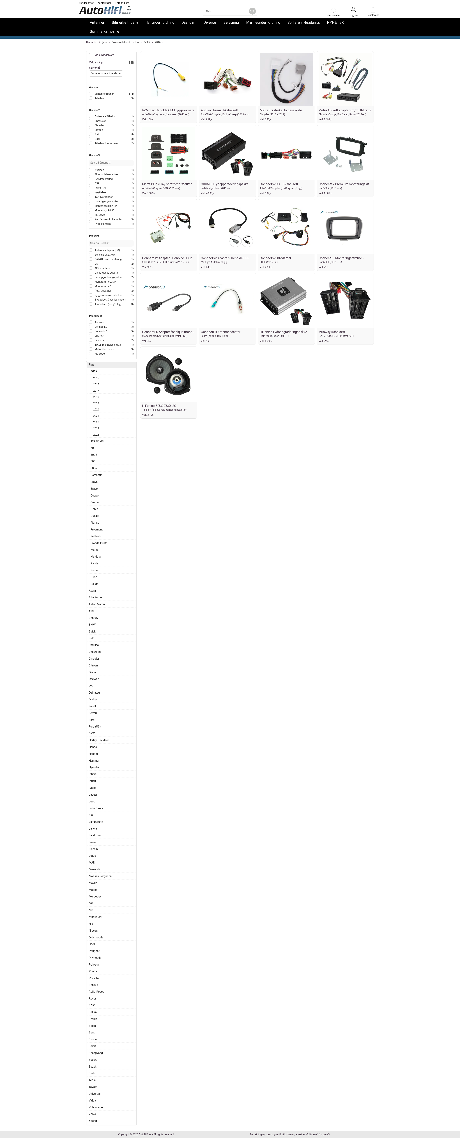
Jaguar (93, 794)
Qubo (94, 577)
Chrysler (99, 125)
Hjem (104, 42)
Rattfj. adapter (102, 290)
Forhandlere (122, 2)
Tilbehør (99, 98)
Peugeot (94, 951)
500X (147, 42)
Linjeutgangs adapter (106, 272)
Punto (94, 570)
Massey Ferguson (100, 876)
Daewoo (94, 679)
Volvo (92, 1114)
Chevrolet (100, 120)
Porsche (94, 978)
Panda (94, 563)
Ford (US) (95, 726)
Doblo (94, 509)
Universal (94, 1093)
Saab (92, 1073)
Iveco (92, 788)
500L (94, 461)
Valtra (92, 1100)
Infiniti (92, 774)
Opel (97, 138)
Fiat (137, 42)
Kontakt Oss (104, 2)
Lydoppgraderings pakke (108, 277)
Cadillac (94, 645)
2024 (96, 434)
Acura (92, 590)
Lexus (92, 842)
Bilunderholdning (160, 22)
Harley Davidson (99, 740)
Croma (95, 502)
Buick (92, 631)
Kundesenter (86, 2)
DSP (97, 183)
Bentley (93, 618)
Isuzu (92, 781)
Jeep (92, 801)
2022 (96, 422)
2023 (96, 428)
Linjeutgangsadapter (106, 201)
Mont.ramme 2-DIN (105, 281)
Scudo (94, 584)
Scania (93, 1019)
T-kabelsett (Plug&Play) (107, 304)
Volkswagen (96, 1107)
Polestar (94, 964)
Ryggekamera (102, 223)
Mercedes (95, 896)
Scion (92, 1026)
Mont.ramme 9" (103, 286)
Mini (91, 910)
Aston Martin (97, 604)
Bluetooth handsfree (106, 174)
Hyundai (94, 767)
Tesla (92, 1080)
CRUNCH (99, 335)
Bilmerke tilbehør (126, 22)
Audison (99, 169)
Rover (92, 998)
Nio (91, 923)
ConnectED (100, 326)
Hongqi (93, 754)
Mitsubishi (95, 917)
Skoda (93, 1039)
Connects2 (100, 331)
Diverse (210, 22)
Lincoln (93, 849)
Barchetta (96, 475)
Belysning (231, 22)
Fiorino (95, 522)
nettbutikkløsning (285, 1134)
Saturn (93, 1012)
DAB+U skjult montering (108, 259)
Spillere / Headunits (304, 22)
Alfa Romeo (96, 597)
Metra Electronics (104, 349)
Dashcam (188, 22)
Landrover (95, 835)
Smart (92, 1046)
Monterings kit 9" (104, 210)
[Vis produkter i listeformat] (131, 62)
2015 (96, 378)
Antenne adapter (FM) (107, 250)
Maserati (94, 869)
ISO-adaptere (102, 268)
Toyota (93, 1087)
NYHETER (335, 22)
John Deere (96, 808)
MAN (92, 862)
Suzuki (93, 1066)
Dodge (93, 699)
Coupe (95, 495)
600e (94, 468)
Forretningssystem (261, 1134)
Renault (93, 985)
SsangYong (96, 1053)
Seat (92, 1032)
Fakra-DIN (100, 187)
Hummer (94, 760)
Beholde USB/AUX (105, 254)
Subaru (93, 1059)
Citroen (98, 129)
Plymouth (95, 957)
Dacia (92, 672)
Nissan (93, 930)
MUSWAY (99, 214)
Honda (93, 747)
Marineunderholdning (263, 22)
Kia (91, 815)
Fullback (96, 536)
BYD (91, 638)
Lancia (93, 828)
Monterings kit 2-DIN (106, 205)
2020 (96, 409)
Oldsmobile (96, 937)
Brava (94, 482)
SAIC (92, 1005)
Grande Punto (99, 543)
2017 (96, 390)
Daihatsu (94, 692)
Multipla (96, 556)
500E (94, 454)
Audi (91, 611)
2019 (96, 403)
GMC (92, 733)
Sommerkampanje (104, 31)
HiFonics (99, 340)
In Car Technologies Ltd (107, 344)
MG (91, 903)
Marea (94, 549)
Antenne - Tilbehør (105, 116)
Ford (92, 720)
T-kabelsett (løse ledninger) (110, 299)
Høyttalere (100, 192)
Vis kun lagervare (104, 55)
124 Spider (97, 441)
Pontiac (93, 971)
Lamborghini (96, 821)
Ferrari (93, 713)
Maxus (93, 883)
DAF (91, 685)
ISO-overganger (103, 196)
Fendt (92, 706)
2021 (96, 415)
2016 (158, 42)
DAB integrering (103, 178)
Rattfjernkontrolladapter (108, 219)
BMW (92, 624)
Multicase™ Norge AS (318, 1134)
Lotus (92, 855)
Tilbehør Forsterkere (106, 143)
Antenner (97, 22)
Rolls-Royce (96, 991)
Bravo (94, 488)
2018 (96, 397)
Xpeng (93, 1121)
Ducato (95, 516)
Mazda (93, 890)
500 (93, 448)
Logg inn (353, 10)
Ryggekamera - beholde (108, 295)
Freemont (97, 529)
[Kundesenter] (333, 10)
